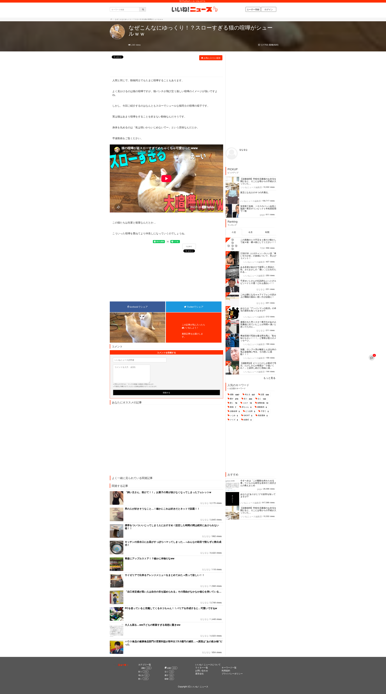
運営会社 (199, 673)
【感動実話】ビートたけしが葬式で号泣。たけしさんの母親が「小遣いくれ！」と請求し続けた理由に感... (258, 365)
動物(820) (273, 44)
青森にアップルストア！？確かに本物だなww (149, 558)
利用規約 (226, 670)
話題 (265, 394)
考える (250, 394)
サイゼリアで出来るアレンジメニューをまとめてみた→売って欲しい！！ (164, 575)
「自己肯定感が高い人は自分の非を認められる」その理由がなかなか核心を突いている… (173, 591)
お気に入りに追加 (212, 57)
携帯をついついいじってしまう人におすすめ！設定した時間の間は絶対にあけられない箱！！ (172, 526)
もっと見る (269, 378)
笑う (248, 398)
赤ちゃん (247, 407)
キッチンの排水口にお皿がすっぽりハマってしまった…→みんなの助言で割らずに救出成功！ (173, 543)
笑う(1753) (263, 44)
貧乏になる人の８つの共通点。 (255, 192)
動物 (233, 407)
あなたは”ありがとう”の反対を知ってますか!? (258, 495)
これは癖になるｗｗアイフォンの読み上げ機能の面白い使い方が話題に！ (258, 295)
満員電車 (263, 415)
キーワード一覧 (229, 667)
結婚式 (248, 419)
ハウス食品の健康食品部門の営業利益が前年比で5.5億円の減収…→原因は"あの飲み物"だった (173, 643)
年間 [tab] (267, 232)
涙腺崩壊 (235, 411)
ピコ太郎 (250, 411)
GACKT (248, 415)
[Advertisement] (165, 69)
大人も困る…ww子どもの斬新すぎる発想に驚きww (152, 624)
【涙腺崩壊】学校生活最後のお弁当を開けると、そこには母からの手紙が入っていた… (258, 181)
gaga (262, 214)
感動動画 (262, 407)
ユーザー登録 (253, 9)
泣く (262, 398)
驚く (233, 402)
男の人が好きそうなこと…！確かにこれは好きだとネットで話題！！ (162, 508)
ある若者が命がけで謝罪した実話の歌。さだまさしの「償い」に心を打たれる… (258, 269)
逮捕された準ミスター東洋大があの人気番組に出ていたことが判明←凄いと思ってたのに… (258, 324)
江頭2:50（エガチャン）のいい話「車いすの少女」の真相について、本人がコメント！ (258, 256)
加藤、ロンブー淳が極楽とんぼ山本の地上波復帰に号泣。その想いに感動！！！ (258, 352)
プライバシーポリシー (232, 673)
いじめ (234, 415)
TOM (262, 248)
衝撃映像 (262, 402)
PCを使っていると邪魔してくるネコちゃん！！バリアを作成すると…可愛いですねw (171, 608)
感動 (234, 394)
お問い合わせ (201, 670)
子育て (265, 411)
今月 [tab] (250, 232)
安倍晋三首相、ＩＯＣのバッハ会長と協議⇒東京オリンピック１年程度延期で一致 (258, 208)
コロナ (247, 402)
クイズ (234, 419)
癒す (234, 398)
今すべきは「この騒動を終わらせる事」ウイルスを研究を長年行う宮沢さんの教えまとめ (258, 483)
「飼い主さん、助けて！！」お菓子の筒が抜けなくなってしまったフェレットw (168, 492)
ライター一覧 (201, 667)
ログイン (268, 9)
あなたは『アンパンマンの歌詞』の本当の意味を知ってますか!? (258, 309)
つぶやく (189, 246)
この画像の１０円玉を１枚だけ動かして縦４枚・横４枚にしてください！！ (258, 241)
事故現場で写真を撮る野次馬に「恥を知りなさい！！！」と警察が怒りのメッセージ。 (258, 338)
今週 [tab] (234, 232)
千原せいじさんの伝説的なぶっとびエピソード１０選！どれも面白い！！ (258, 282)
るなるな (204, 502)
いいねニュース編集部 (251, 187)
